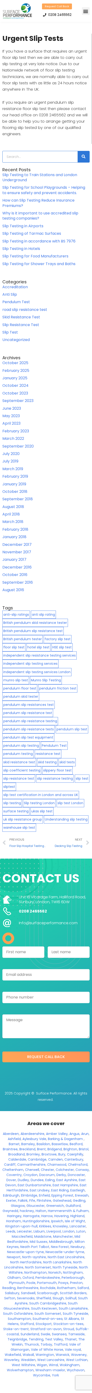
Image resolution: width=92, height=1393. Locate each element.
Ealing (50, 1180)
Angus (74, 1133)
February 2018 (15, 529)
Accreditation (15, 287)
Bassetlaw (60, 1144)
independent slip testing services (30, 663)
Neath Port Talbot (34, 1246)
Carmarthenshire (31, 1164)
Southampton (19, 1318)
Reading (9, 1288)
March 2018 (12, 521)
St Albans (71, 1318)
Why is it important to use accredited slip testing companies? (40, 215)
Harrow (47, 1216)
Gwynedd (10, 1210)
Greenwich (55, 1205)
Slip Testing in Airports (22, 226)
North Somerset (38, 1267)
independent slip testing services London (37, 672)
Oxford (28, 1277)
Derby (61, 1175)
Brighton (70, 1149)
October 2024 (15, 385)
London (69, 1231)
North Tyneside (65, 1267)
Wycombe (41, 1375)
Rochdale (47, 1288)
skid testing (47, 762)
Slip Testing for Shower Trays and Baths (38, 264)
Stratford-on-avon (46, 1329)
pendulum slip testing (21, 745)
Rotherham (66, 1288)
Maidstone (42, 1236)
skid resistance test (19, 762)
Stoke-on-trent (16, 1329)
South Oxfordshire (18, 1313)
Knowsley (60, 1226)
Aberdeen (11, 1133)
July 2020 (11, 453)
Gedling (79, 1200)
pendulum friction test (57, 688)
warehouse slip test (19, 827)
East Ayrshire (66, 1180)
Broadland (16, 1154)
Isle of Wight (75, 1221)
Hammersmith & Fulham (68, 1210)
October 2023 (15, 393)
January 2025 (14, 378)
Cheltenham (12, 1169)
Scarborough (47, 1293)
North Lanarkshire (57, 1262)
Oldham (14, 1277)
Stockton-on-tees (68, 1324)
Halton (41, 1210)
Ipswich (57, 1221)
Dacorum (47, 1175)
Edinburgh (11, 1195)
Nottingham (73, 1272)
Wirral (53, 1365)
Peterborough (73, 1277)
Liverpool (53, 1231)
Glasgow (18, 1205)
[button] (86, 11)
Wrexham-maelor (50, 1370)
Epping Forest (62, 1195)
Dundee (37, 1180)
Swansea (59, 1334)
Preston (76, 1282)
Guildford (73, 1205)
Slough (58, 1298)
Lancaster (78, 1226)
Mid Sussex (38, 1241)
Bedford (76, 1144)
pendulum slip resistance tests (28, 729)
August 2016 (13, 590)
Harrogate (31, 1216)
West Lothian (77, 1359)
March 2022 (13, 438)
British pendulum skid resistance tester (35, 622)
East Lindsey (40, 1190)
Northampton (35, 1272)
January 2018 (14, 537)
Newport (14, 1257)
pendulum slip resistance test (27, 713)
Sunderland (30, 1334)
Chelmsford (78, 1164)
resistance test (48, 753)
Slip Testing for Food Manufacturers (35, 256)
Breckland (27, 1149)
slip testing (12, 803)
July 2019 (10, 461)
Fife (32, 1200)
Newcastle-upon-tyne (25, 1252)
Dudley (23, 1180)
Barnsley (28, 1144)
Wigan (42, 1365)
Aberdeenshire (32, 1133)
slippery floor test (57, 770)
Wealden (28, 1359)
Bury (61, 1154)
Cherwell (32, 1169)
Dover (11, 1180)
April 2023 (11, 423)
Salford (83, 1288)
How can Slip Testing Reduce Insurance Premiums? (38, 203)
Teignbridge (17, 1339)
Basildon (43, 1144)
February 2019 (15, 476)
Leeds (10, 1231)
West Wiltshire (23, 1365)
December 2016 (17, 567)
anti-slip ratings (16, 614)
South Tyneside (75, 1313)
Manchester (63, 1236)
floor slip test (14, 647)
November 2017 (16, 552)
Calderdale (17, 1159)
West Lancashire (50, 1359)
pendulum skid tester (20, 696)
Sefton (9, 1298)
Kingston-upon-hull (21, 1226)
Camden (55, 1159)
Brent (41, 1149)
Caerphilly (75, 1154)
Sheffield (43, 1298)
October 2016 (14, 574)
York (55, 1375)
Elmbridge (29, 1195)
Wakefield (13, 1354)
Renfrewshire (27, 1288)
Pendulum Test (16, 302)
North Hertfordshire (26, 1262)
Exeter (11, 1200)
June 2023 (11, 408)
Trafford (60, 1344)
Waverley (11, 1359)
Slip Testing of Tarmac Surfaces (31, 233)
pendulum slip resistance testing (30, 721)
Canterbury (73, 1159)
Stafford (27, 1324)
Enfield (44, 1195)
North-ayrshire (34, 1257)
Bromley (33, 1154)
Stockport (44, 1324)
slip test (82, 778)
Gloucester (35, 1205)
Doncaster (76, 1175)
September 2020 (18, 446)
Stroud (68, 1329)
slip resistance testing (55, 778)
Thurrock (31, 1344)
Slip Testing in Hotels (21, 248)
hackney (27, 1210)
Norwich (54, 1272)
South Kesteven (44, 1308)
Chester (47, 1169)
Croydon (30, 1175)
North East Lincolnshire (66, 1257)
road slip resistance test (24, 309)
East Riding (60, 1190)
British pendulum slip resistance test (33, 631)
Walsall (28, 1354)
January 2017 (14, 559)
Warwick (62, 1354)
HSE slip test (62, 647)
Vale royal (73, 1349)
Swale (45, 1334)
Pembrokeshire (47, 1277)
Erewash (81, 1195)
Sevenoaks (26, 1298)
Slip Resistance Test (20, 324)
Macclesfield (22, 1236)
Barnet (14, 1144)
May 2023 (11, 416)
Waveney (79, 1354)
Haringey (14, 1216)
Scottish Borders (73, 1293)
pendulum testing (18, 753)
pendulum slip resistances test (28, 704)
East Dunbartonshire (34, 1185)
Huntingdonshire (36, 1221)
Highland (77, 1216)
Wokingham (69, 1365)
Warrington (45, 1354)
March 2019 (12, 469)
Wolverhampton (20, 1370)
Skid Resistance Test (21, 317)
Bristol (83, 1149)
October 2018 (14, 491)
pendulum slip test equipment (28, 737)
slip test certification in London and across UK (40, 794)
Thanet (71, 1339)
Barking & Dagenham (65, 1139)
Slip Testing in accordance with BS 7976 (38, 241)
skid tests (67, 762)
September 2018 (17, 499)
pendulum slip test (72, 729)
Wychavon (75, 1370)
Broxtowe (49, 1154)
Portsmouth (47, 1282)
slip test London (70, 803)
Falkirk (23, 1200)
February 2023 (15, 431)
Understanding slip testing (66, 819)
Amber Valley (57, 1133)
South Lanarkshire (73, 1308)
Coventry (14, 1175)
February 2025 (15, 370)
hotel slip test (38, 647)
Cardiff (10, 1164)
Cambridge (37, 1159)
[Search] (83, 156)
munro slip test (15, 680)
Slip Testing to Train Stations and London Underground (39, 177)
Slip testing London (39, 803)
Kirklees (45, 1226)
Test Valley (54, 1339)
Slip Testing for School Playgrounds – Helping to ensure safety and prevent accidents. (43, 190)
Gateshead (62, 1200)
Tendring (36, 1339)
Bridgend (54, 1149)
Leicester (24, 1231)
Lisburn (39, 1231)
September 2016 (17, 582)
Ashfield (14, 1139)
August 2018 (13, 506)
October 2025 (15, 363)
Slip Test (10, 332)
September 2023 (17, 400)
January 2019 (14, 484)
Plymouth (17, 1282)
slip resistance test (18, 778)
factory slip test (58, 639)
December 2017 (17, 544)
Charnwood (56, 1164)
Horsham (13, 1221)
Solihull (70, 1298)
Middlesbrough (61, 1241)
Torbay (46, 1344)
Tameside (76, 1334)
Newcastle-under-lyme (65, 1252)
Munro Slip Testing (46, 680)
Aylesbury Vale (34, 1139)
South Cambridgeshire (47, 1303)
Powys (63, 1282)
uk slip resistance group (22, 819)
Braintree (10, 1149)
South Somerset (47, 1313)
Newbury (78, 1246)
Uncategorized (16, 339)
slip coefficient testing (21, 770)
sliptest (9, 786)
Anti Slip (9, 294)
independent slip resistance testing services (39, 655)
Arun (85, 1133)
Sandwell (28, 1293)
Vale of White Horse (47, 1349)
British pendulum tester (22, 639)
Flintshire (44, 1200)
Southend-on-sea (48, 1318)
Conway (82, 1169)
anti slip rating (43, 614)
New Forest (60, 1246)
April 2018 (11, 514)
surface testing (16, 811)
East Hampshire (65, 1185)
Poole (30, 1282)
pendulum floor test (19, 688)
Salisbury (12, 1293)
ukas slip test (42, 811)
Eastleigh (77, 1190)
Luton (80, 1231)
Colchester (65, 1169)
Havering (61, 1216)
